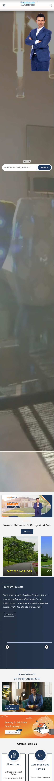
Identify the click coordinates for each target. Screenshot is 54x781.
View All (27, 531)
